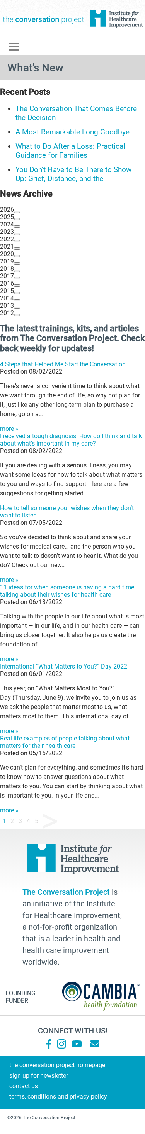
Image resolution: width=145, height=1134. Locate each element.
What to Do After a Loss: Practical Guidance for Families (70, 151)
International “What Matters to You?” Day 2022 (63, 666)
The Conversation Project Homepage (57, 1065)
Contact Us (23, 1086)
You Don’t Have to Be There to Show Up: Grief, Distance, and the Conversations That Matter (73, 178)
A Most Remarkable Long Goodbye (72, 131)
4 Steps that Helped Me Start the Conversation (63, 364)
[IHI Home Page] (116, 19)
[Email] (94, 1043)
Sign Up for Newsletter (38, 1075)
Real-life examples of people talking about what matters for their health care (65, 742)
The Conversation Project (43, 19)
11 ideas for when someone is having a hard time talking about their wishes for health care (67, 591)
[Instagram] (61, 1044)
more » (9, 428)
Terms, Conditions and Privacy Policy (58, 1096)
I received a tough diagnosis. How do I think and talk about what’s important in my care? (71, 439)
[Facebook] (48, 1043)
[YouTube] (76, 1043)
